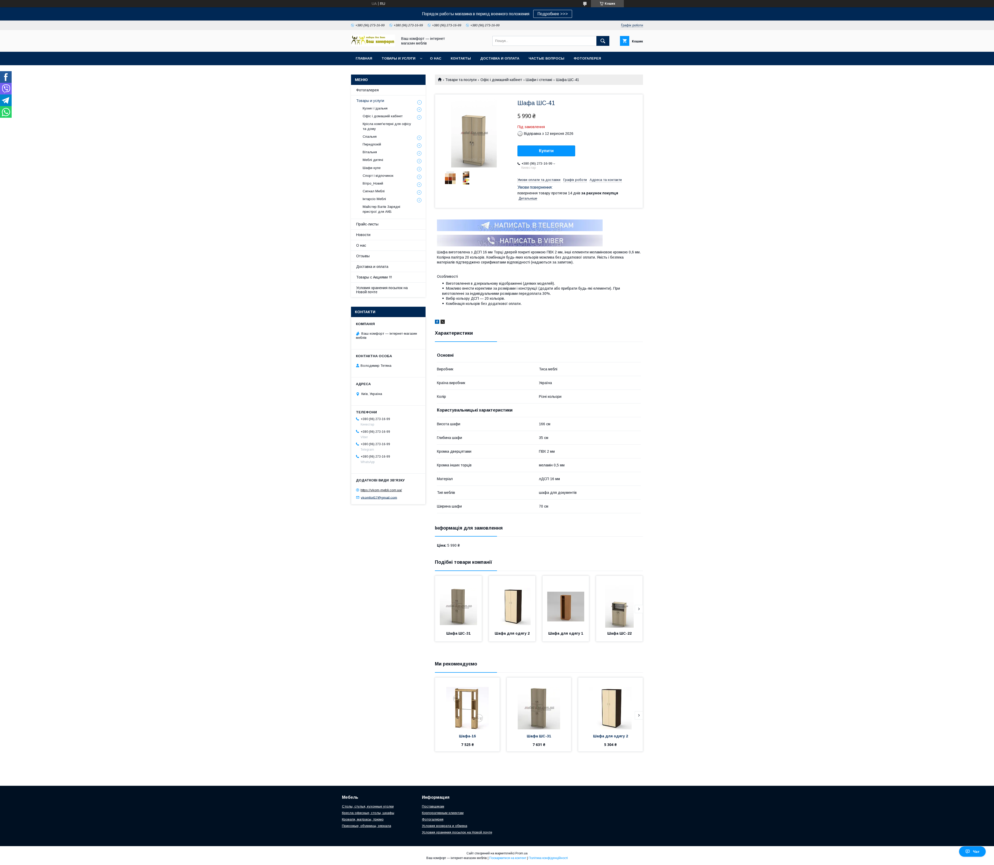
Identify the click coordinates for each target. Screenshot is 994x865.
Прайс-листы (367, 224)
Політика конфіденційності (548, 858)
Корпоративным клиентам (443, 813)
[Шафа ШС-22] (619, 602)
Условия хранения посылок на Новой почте (382, 290)
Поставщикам (433, 806)
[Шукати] (602, 41)
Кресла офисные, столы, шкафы (368, 813)
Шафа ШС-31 (458, 633)
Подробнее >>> (552, 14)
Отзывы (363, 256)
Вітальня (370, 152)
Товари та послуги (461, 80)
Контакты (461, 58)
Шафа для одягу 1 (565, 633)
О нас (435, 58)
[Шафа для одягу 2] (512, 602)
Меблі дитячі (373, 160)
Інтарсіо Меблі (374, 199)
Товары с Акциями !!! (374, 277)
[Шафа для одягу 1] (566, 602)
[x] (443, 322)
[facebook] (437, 322)
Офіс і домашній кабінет (501, 80)
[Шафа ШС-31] (458, 602)
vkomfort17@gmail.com (379, 497)
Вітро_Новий (373, 183)
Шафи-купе (372, 168)
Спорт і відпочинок (378, 176)
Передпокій (372, 144)
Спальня (370, 136)
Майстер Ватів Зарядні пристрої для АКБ (381, 209)
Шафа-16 (467, 736)
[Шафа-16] (467, 703)
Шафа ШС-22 (619, 633)
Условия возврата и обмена (444, 826)
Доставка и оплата (499, 58)
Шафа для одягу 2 (512, 633)
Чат (976, 851)
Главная (364, 58)
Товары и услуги (398, 58)
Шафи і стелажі (539, 80)
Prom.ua (521, 853)
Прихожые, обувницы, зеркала (366, 826)
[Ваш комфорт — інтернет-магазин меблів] (373, 45)
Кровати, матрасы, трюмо (363, 819)
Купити (546, 151)
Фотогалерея (587, 58)
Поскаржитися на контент (507, 858)
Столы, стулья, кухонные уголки (368, 806)
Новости (363, 235)
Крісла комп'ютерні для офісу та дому (387, 126)
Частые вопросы (546, 58)
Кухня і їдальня (375, 108)
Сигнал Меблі (374, 191)
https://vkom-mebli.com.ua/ (381, 490)
